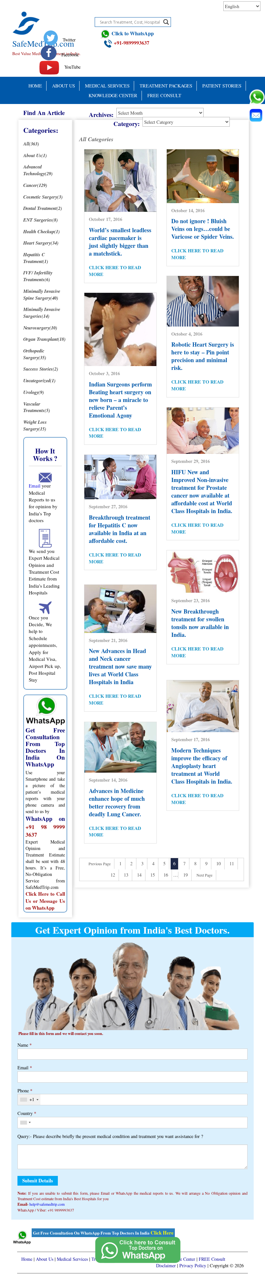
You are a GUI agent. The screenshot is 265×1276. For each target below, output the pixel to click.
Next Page (204, 875)
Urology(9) (33, 392)
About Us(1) (35, 155)
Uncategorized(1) (39, 380)
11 (231, 863)
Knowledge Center (113, 95)
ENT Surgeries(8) (40, 219)
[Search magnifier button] (166, 22)
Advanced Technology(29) (38, 170)
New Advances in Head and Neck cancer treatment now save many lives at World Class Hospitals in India (120, 666)
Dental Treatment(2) (42, 208)
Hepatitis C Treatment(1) (35, 258)
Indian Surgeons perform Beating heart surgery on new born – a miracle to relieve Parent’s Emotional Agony (120, 400)
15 (152, 875)
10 (218, 863)
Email (34, 485)
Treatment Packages (166, 86)
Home (35, 86)
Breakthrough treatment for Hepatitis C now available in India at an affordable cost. (119, 529)
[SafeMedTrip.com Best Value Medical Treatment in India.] (47, 15)
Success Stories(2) (40, 368)
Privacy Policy (192, 1265)
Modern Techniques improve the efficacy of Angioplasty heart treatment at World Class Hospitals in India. (201, 766)
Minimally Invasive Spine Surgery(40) (41, 294)
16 (166, 875)
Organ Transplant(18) (44, 339)
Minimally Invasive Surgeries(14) (41, 312)
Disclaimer (166, 1265)
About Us (63, 86)
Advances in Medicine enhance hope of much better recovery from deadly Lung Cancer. (117, 802)
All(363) (31, 143)
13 (126, 875)
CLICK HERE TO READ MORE (115, 271)
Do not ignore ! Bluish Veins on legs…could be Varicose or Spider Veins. (202, 229)
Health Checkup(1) (41, 231)
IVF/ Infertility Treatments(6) (37, 276)
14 (139, 875)
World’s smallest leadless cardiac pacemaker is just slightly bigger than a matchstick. (120, 242)
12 (113, 875)
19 (185, 875)
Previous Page (100, 863)
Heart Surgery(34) (40, 242)
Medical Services (107, 86)
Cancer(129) (35, 185)
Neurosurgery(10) (40, 327)
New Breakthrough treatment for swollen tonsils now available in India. (200, 623)
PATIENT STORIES (221, 86)
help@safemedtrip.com (47, 1204)
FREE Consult (164, 95)
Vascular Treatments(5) (36, 407)
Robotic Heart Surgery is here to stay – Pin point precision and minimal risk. (202, 356)
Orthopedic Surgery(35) (34, 354)
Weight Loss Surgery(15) (35, 425)
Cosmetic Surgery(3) (43, 196)
